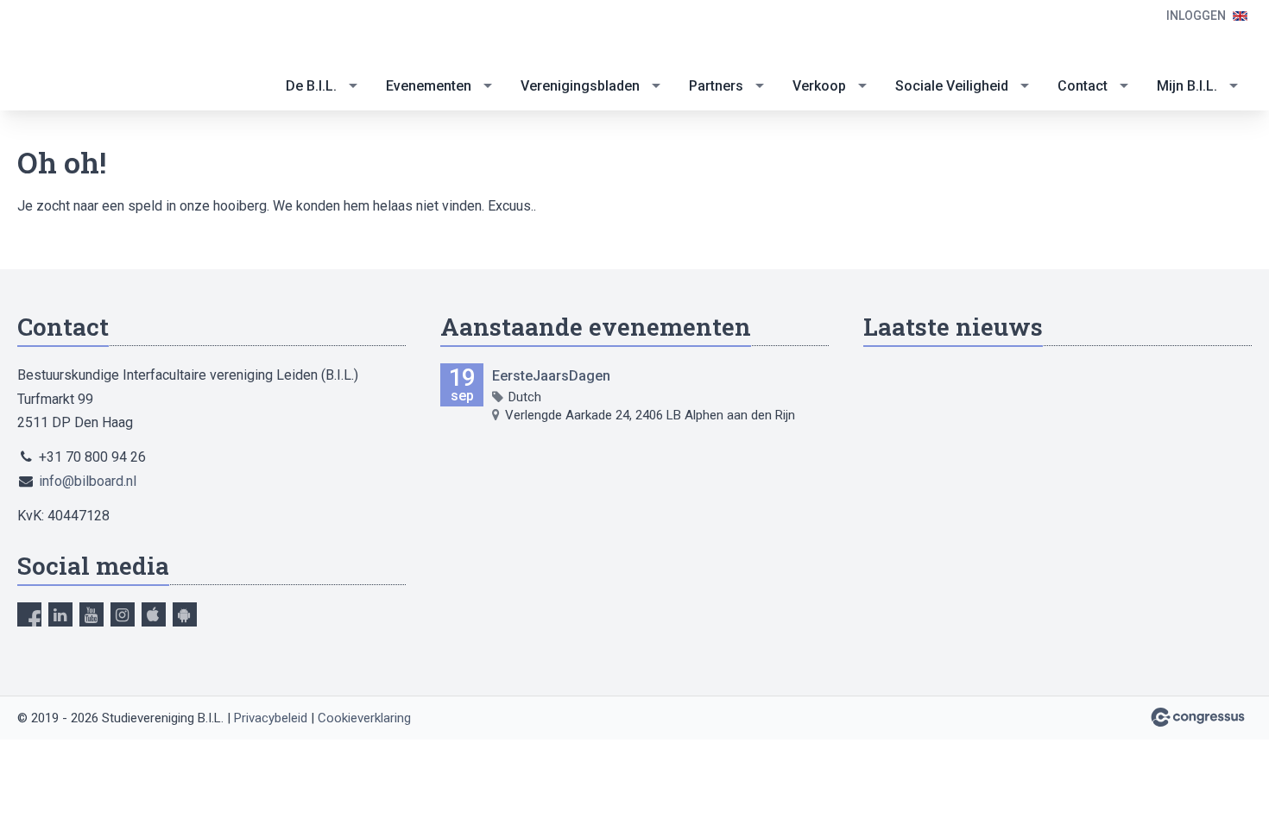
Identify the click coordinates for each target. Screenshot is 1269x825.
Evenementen (428, 86)
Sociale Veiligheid (951, 86)
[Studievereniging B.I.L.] (86, 56)
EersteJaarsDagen (551, 376)
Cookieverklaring (364, 718)
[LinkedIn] (60, 614)
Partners (716, 86)
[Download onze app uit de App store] (154, 614)
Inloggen (1196, 15)
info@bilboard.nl (87, 481)
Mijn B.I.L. (1187, 86)
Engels (1240, 16)
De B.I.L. (311, 86)
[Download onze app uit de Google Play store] (185, 614)
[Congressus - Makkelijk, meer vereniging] (1198, 717)
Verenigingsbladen (580, 86)
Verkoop (819, 86)
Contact (1083, 86)
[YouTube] (91, 614)
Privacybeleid (270, 718)
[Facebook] (29, 614)
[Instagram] (122, 614)
